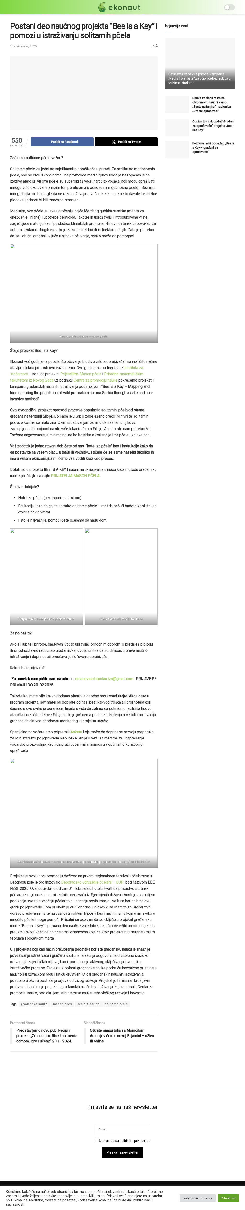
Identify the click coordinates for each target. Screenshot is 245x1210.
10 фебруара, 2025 (23, 46)
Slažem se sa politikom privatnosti (124, 1141)
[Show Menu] (12, 7)
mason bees (62, 1004)
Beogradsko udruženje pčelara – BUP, (92, 882)
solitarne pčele (116, 1004)
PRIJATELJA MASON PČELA (75, 475)
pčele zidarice (88, 1004)
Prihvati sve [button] (228, 1198)
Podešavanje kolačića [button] (198, 1198)
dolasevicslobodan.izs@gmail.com (104, 678)
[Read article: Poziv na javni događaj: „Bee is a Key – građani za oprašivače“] (177, 149)
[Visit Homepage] (119, 7)
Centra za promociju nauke (95, 380)
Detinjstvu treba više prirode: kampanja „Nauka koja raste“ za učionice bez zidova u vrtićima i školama (199, 78)
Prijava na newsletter (123, 1152)
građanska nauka (34, 1004)
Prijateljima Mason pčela (80, 374)
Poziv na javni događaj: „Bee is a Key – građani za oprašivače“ (213, 147)
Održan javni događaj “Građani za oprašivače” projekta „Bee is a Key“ (213, 126)
